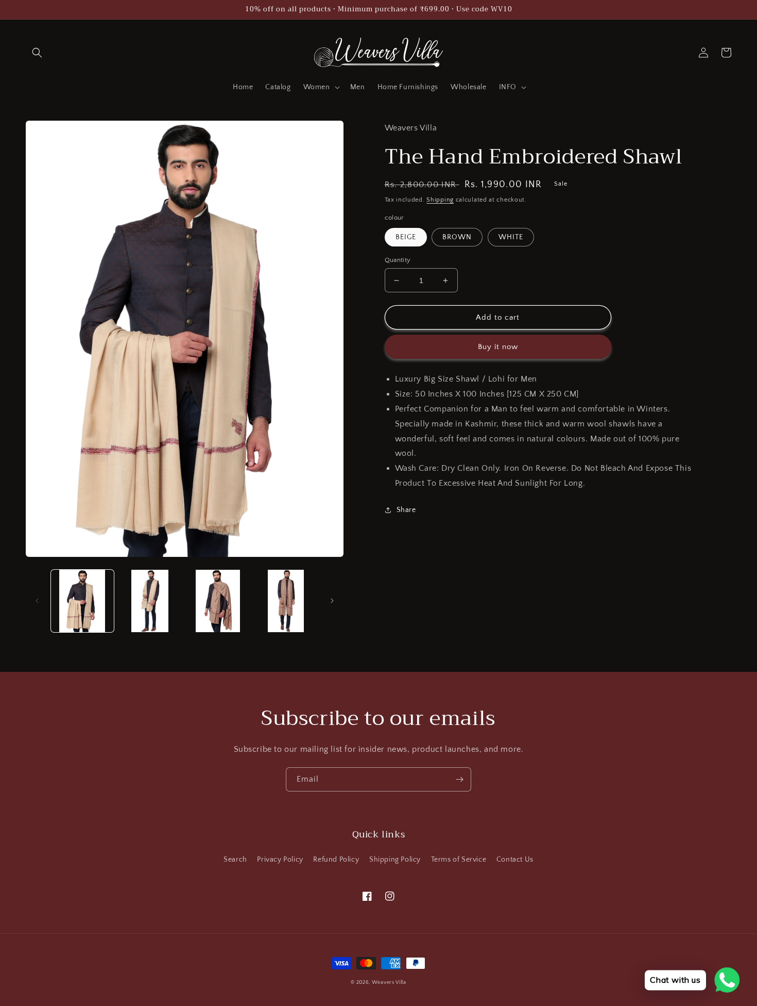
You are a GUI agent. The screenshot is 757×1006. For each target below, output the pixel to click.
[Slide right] (332, 600)
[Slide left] (37, 600)
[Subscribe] (459, 779)
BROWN (457, 237)
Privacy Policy (280, 859)
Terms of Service (459, 859)
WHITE (510, 237)
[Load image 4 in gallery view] (285, 601)
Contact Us (515, 859)
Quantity (398, 259)
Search (235, 859)
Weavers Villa (389, 982)
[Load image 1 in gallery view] (82, 601)
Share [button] (406, 510)
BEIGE (405, 237)
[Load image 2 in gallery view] (150, 601)
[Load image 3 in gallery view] (217, 601)
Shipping (440, 199)
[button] (37, 52)
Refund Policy (336, 859)
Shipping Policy (395, 859)
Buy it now (498, 346)
